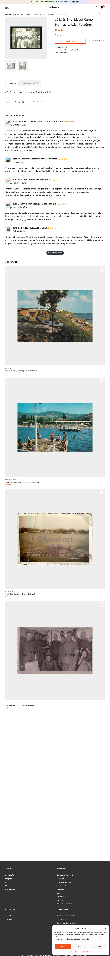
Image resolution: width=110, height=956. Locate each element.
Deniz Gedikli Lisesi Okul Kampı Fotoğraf (20, 594)
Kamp (63, 52)
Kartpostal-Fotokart (11, 479)
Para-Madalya (62, 889)
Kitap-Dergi (61, 900)
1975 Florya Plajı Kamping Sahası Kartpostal (21, 371)
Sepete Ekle (70, 41)
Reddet (81, 946)
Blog (7, 882)
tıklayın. (75, 2)
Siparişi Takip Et (63, 919)
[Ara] (96, 7)
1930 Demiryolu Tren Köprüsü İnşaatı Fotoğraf (34, 204)
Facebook (28, 102)
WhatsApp (17, 102)
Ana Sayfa (8, 14)
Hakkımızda (10, 889)
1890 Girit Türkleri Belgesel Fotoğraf (30, 228)
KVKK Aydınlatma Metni (66, 923)
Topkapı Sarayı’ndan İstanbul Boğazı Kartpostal (35, 158)
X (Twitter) (9, 916)
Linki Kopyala (44, 102)
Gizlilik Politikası (85, 952)
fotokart (55, 7)
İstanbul (8, 368)
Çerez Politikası (74, 952)
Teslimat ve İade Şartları (66, 916)
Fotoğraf (29, 14)
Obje (58, 893)
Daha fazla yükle (55, 253)
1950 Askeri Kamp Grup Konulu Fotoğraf (20, 706)
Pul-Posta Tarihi (63, 886)
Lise (66, 52)
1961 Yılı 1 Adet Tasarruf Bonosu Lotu (30, 179)
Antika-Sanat (19, 14)
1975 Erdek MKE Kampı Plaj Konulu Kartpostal (22, 482)
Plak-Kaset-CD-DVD (64, 904)
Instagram (9, 919)
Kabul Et (63, 946)
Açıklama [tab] (12, 83)
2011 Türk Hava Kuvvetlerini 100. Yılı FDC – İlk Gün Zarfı (38, 121)
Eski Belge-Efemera (64, 882)
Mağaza (8, 879)
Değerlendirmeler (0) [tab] (30, 83)
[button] (106, 928)
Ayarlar (98, 946)
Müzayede (9, 886)
